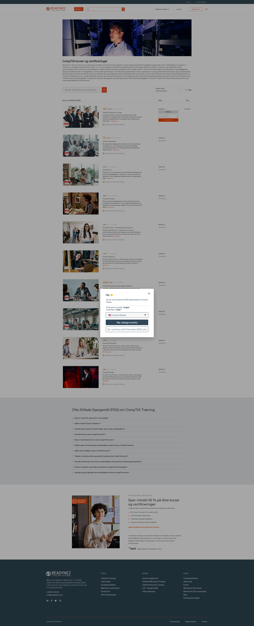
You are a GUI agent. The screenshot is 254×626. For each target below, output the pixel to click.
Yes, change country (127, 322)
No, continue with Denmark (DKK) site (127, 329)
